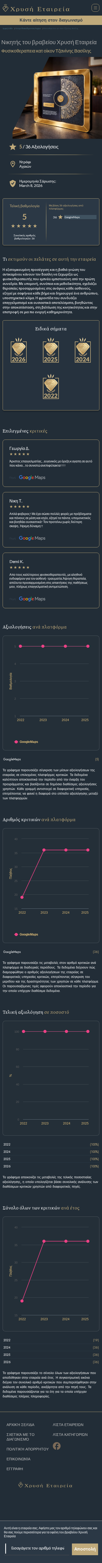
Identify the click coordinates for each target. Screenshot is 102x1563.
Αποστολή (85, 1549)
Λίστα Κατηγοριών (70, 1434)
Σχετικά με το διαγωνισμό (21, 1437)
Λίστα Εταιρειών (68, 1424)
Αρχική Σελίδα (8, 29)
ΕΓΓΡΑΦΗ (15, 1469)
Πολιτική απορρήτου (28, 1449)
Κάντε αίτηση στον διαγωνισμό (51, 20)
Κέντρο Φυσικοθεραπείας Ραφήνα (28, 29)
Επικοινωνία (18, 1459)
